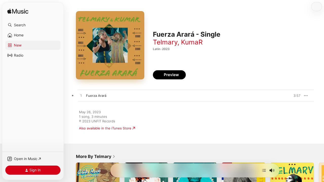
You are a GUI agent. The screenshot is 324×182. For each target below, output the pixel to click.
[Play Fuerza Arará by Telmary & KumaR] (81, 96)
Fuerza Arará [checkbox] (96, 96)
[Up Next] (264, 170)
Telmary (165, 42)
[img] (17, 11)
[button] (33, 25)
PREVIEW (294, 95)
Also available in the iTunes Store (105, 128)
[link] (95, 156)
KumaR (192, 42)
